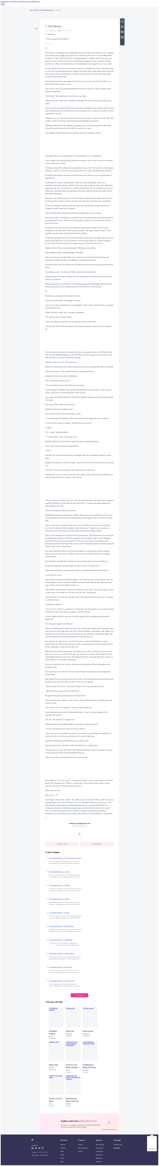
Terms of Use (35, 1155)
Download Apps (100, 1144)
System (62, 1154)
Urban (62, 1161)
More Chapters (79, 995)
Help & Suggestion (83, 1148)
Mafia (61, 1151)
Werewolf (63, 1148)
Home (31, 10)
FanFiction (98, 1161)
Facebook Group (117, 1144)
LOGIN (37, 1)
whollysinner (53, 30)
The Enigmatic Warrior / (46, 10)
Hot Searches (99, 1154)
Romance (62, 1144)
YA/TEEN (36, 10)
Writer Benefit (99, 1148)
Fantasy (62, 1158)
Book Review (99, 1158)
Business (80, 1151)
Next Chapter (96, 844)
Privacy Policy (44, 1155)
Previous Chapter (62, 844)
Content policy (99, 1151)
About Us (80, 1144)
